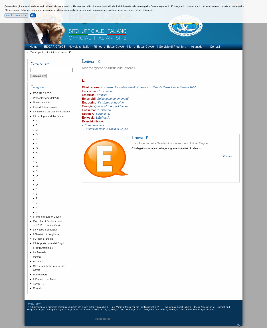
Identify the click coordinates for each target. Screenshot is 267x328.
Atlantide (197, 46)
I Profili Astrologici (43, 247)
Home (33, 46)
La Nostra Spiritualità (45, 229)
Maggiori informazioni (16, 15)
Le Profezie (39, 252)
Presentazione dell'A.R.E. (47, 97)
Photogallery (40, 274)
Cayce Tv (38, 283)
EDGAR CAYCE (55, 46)
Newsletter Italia (79, 46)
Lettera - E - (141, 138)
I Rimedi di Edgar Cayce (108, 46)
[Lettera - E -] (106, 158)
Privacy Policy (34, 304)
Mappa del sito (102, 319)
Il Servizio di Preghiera (171, 46)
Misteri (37, 256)
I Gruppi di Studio (43, 238)
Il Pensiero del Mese (44, 279)
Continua (227, 156)
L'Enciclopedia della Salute (43, 52)
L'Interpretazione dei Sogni (48, 243)
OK (33, 15)
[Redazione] (238, 326)
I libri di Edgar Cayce (140, 46)
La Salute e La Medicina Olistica (51, 111)
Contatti (215, 46)
